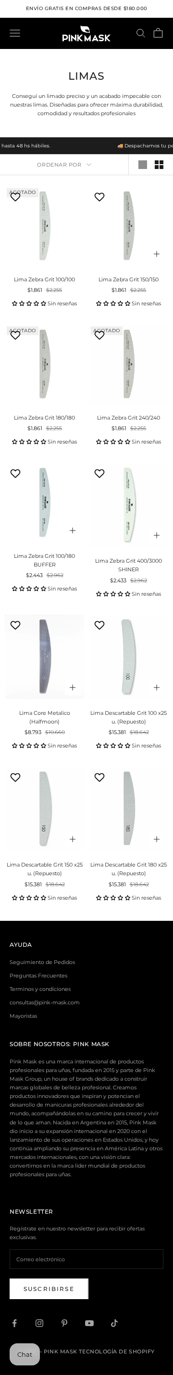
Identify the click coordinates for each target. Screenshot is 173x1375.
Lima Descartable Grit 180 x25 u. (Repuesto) (128, 869)
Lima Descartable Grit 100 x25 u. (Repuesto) (128, 717)
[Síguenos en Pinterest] (64, 1323)
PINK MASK (91, 1044)
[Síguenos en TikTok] (114, 1323)
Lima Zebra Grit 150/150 (129, 279)
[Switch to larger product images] (142, 165)
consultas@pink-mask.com (45, 1002)
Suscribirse (49, 1288)
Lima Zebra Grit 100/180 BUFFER (44, 560)
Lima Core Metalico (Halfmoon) (44, 717)
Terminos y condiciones (40, 989)
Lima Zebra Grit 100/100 (44, 279)
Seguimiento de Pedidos (42, 962)
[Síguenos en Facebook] (14, 1323)
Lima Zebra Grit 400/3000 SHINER (128, 565)
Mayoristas (23, 1016)
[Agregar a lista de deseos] (17, 197)
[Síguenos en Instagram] (39, 1323)
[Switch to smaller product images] (159, 165)
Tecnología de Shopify (117, 1351)
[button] (29, 303)
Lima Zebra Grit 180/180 (44, 417)
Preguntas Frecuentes (38, 975)
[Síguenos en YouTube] (89, 1323)
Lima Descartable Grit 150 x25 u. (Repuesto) (45, 869)
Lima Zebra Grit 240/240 (128, 417)
